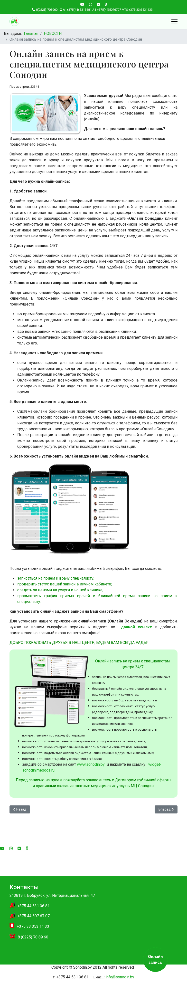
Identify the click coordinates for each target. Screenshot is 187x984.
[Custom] (106, 4)
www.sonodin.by (91, 764)
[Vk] (98, 4)
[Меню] (174, 21)
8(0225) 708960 (46, 9)
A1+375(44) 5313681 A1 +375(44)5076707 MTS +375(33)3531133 (108, 9)
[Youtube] (82, 4)
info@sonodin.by (120, 977)
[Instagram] (90, 4)
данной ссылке (135, 627)
